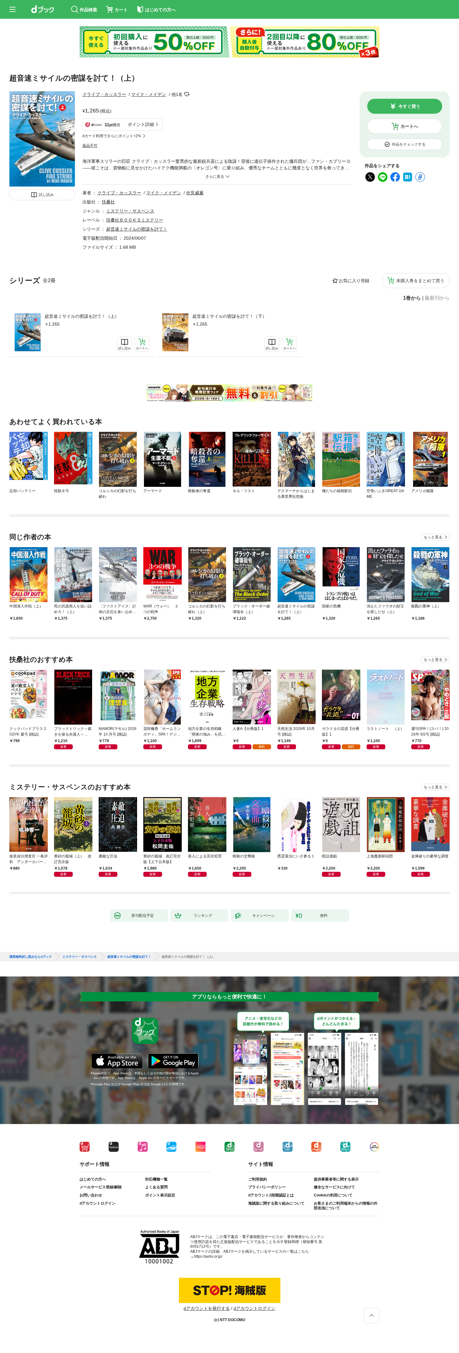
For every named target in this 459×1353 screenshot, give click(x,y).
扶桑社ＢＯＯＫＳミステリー (134, 219)
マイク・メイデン (148, 94)
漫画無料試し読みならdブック (30, 956)
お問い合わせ (91, 1195)
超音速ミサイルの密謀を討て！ (136, 229)
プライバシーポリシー (267, 1187)
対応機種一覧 (156, 1179)
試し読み (46, 194)
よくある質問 (156, 1187)
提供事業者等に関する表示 (336, 1179)
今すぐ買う (409, 106)
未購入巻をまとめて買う (420, 280)
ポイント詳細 (141, 124)
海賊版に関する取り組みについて (276, 1203)
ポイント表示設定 (160, 1195)
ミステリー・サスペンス (130, 210)
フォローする (187, 94)
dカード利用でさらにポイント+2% (111, 136)
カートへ (409, 126)
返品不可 (89, 145)
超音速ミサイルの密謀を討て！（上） (82, 316)
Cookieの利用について (333, 1195)
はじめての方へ (93, 1179)
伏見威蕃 (195, 192)
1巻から (412, 298)
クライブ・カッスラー (104, 94)
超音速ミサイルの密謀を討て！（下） (229, 316)
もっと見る (433, 537)
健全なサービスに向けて (334, 1187)
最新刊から (437, 298)
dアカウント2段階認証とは (271, 1195)
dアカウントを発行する (207, 1308)
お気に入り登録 (354, 280)
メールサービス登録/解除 (101, 1187)
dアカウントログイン (98, 1203)
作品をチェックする (409, 144)
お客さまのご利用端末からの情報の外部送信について (346, 1206)
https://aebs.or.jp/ (208, 1256)
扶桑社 (108, 201)
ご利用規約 (257, 1179)
